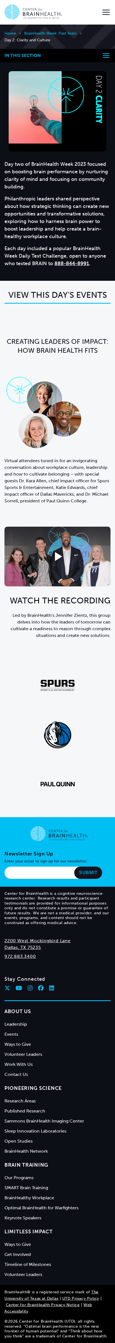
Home (10, 33)
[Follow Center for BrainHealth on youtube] (19, 988)
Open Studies (18, 1141)
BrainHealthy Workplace (29, 1197)
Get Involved (17, 1254)
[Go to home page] (59, 833)
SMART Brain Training (26, 1187)
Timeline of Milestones (27, 1264)
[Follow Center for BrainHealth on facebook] (41, 988)
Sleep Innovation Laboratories (35, 1131)
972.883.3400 (20, 956)
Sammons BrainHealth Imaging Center (44, 1121)
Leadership (15, 1024)
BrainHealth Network (26, 1151)
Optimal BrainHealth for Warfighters (41, 1207)
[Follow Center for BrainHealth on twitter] (7, 988)
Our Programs (18, 1177)
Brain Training (26, 1165)
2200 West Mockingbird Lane (37, 940)
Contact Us (16, 1074)
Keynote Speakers (22, 1217)
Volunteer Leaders (23, 1054)
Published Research (24, 1111)
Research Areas (20, 1101)
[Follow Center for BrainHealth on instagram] (30, 988)
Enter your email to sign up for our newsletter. (46, 861)
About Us (17, 1011)
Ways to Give (17, 1044)
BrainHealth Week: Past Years (50, 33)
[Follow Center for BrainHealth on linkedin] (51, 988)
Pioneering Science (33, 1088)
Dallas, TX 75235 (22, 947)
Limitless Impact (28, 1232)
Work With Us (18, 1064)
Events (11, 1034)
